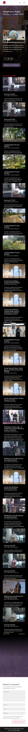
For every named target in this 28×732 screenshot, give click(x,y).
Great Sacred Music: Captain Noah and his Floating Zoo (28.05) (11, 311)
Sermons (16, 95)
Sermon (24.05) (9, 571)
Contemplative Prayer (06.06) (12, 253)
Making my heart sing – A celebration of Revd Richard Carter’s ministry (14, 428)
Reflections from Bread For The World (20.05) (13, 459)
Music (16, 284)
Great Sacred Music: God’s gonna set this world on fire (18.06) (13, 369)
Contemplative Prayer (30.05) (12, 145)
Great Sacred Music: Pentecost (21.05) (11, 488)
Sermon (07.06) (9, 119)
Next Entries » (22, 633)
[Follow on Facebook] (5, 58)
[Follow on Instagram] (8, 58)
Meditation (17, 148)
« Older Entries (6, 633)
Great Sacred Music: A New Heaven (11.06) (14, 399)
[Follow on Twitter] (11, 58)
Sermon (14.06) (9, 94)
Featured (12, 95)
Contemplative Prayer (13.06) (12, 226)
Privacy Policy (16, 730)
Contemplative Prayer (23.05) (12, 172)
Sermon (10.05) (9, 625)
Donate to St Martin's (11, 65)
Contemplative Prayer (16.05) (12, 340)
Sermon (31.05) (9, 546)
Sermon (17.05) (9, 200)
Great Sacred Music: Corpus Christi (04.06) (12, 282)
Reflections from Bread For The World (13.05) (13, 597)
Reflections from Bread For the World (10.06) (13, 516)
